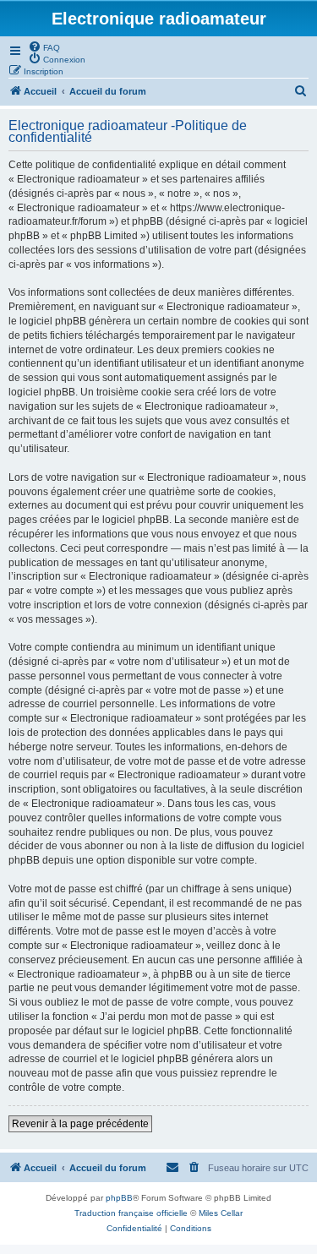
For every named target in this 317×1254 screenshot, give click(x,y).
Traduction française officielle (131, 1213)
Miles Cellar (221, 1213)
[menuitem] (44, 46)
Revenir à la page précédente (80, 1124)
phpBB (119, 1197)
